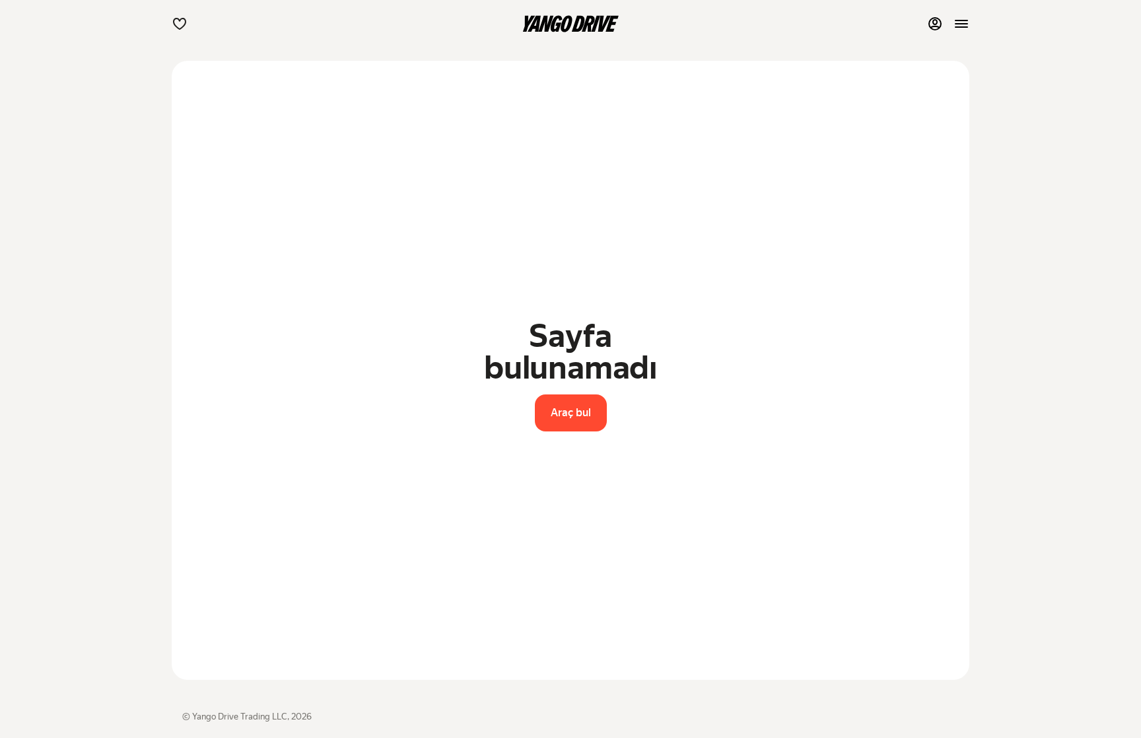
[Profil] (935, 24)
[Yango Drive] (570, 23)
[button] (180, 23)
